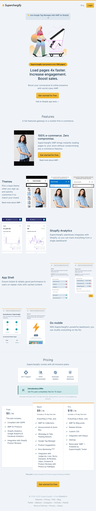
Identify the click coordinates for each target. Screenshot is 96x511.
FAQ (53, 499)
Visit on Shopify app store (46, 101)
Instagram (48, 503)
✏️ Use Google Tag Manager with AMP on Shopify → (48, 16)
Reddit (65, 503)
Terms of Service (40, 506)
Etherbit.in (63, 496)
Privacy (52, 506)
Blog (82, 5)
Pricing (47, 499)
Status (60, 506)
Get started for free (47, 95)
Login (90, 5)
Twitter (30, 503)
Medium (38, 503)
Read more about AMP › (49, 160)
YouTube (57, 503)
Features (38, 499)
